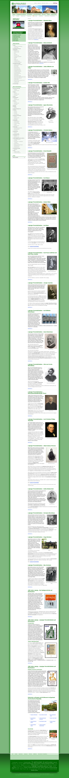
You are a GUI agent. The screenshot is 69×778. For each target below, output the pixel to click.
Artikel (14, 45)
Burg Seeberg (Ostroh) (43, 714)
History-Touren (15, 39)
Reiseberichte (15, 49)
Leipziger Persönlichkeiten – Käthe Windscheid (40, 489)
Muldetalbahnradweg (17, 75)
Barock (55, 762)
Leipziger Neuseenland (17, 56)
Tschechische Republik (16, 148)
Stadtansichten (53, 14)
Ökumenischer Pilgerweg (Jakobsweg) (20, 76)
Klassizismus (49, 765)
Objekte (48, 14)
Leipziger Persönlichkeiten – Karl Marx (38, 225)
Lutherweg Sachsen (17, 72)
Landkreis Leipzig (17, 61)
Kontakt (17, 15)
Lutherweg (54, 766)
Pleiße (42, 767)
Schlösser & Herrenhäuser (17, 115)
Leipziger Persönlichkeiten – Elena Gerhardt (40, 42)
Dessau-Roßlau (16, 122)
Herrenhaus (28, 765)
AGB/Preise (41, 15)
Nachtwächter (16, 143)
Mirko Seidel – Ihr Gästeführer (50, 15)
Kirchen (14, 100)
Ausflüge (15, 140)
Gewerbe (23, 765)
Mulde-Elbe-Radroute (17, 73)
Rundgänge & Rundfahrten (21, 14)
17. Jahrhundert (20, 762)
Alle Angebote (29, 14)
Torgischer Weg (16, 81)
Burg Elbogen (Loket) (42, 721)
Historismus (35, 765)
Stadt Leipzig (16, 47)
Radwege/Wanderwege (16, 63)
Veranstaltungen (15, 83)
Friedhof (56, 763)
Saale (15, 58)
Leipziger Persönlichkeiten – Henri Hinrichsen (40, 332)
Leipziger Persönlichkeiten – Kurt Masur (39, 178)
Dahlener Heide (16, 50)
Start (13, 15)
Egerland (15, 149)
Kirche (45, 765)
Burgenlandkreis (16, 121)
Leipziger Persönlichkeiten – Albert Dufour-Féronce (42, 445)
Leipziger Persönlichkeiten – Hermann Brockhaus (41, 513)
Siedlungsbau (15, 120)
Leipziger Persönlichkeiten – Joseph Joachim (40, 283)
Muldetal (15, 57)
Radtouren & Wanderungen (18, 144)
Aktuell (14, 14)
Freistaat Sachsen (17, 67)
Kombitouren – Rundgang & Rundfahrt (18, 142)
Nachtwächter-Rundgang (17, 34)
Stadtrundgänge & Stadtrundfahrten (18, 138)
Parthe (26, 767)
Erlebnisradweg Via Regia (47, 763)
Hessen (14, 96)
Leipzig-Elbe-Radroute (17, 70)
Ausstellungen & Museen (17, 48)
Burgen (14, 91)
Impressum (29, 15)
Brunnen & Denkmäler (16, 88)
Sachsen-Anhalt (16, 90)
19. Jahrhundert (36, 762)
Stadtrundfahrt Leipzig (16, 37)
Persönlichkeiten (16, 129)
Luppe (50, 766)
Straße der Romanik (53, 769)
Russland (14, 109)
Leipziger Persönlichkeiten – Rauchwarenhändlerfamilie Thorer (37, 392)
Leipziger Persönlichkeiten (18, 46)
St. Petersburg (16, 114)
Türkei (14, 150)
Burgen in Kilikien (17, 151)
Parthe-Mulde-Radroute (34, 767)
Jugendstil (41, 765)
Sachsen (15, 89)
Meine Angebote (15, 40)
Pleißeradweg (16, 79)
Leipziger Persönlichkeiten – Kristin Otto (39, 82)
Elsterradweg (16, 66)
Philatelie (14, 106)
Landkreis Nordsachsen (17, 62)
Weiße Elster (16, 59)
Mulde (18, 767)
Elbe (15, 53)
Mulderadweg (16, 74)
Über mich (44, 14)
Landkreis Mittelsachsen (19, 766)
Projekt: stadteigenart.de (17, 108)
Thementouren (16, 147)
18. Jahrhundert (27, 762)
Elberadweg (20, 763)
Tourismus (16, 130)
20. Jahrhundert (48, 762)
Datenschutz (23, 15)
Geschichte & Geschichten (18, 127)
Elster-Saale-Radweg (28, 763)
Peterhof (15, 112)
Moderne (14, 767)
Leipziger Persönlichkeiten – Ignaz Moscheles (40, 105)
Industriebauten (15, 97)
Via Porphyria (16, 82)
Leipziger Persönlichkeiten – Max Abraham (39, 565)
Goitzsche (15, 54)
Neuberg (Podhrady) (34, 714)
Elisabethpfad (16, 65)
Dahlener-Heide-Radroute (18, 64)
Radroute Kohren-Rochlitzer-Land (19, 80)
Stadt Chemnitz (16, 125)
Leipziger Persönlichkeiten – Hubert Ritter (39, 202)
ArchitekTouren (15, 38)
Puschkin (15, 113)
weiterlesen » (36, 39)
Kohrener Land (16, 55)
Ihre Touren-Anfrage (37, 14)
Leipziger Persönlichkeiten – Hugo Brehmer (40, 537)
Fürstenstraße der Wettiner (16, 765)
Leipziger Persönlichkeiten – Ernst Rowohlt (39, 151)
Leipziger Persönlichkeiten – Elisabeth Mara (40, 20)
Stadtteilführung (16, 145)
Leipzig (15, 107)
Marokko (14, 105)
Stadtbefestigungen (16, 134)
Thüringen (15, 95)
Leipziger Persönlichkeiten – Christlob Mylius (40, 130)
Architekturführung (17, 139)
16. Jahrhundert (15, 762)
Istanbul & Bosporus (17, 152)
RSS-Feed (35, 15)
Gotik (26, 765)
